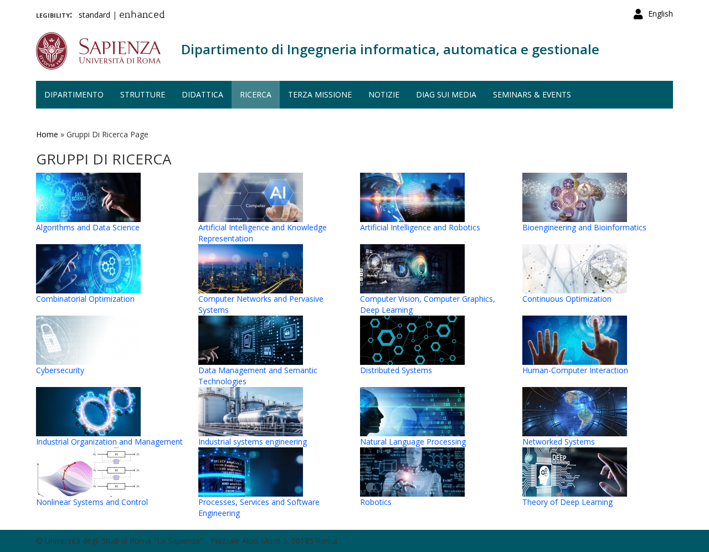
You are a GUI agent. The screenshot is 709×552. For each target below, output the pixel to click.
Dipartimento (74, 94)
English (660, 13)
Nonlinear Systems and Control (92, 502)
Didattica (202, 94)
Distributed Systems (396, 370)
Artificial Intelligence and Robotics (420, 227)
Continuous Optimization (567, 298)
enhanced (142, 15)
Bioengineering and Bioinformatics (584, 227)
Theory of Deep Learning (567, 502)
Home (47, 134)
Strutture (142, 94)
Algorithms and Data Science (88, 227)
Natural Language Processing (413, 441)
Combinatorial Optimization (85, 298)
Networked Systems (558, 441)
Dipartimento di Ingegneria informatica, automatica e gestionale (390, 49)
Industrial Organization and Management (109, 441)
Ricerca (255, 94)
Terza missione (320, 94)
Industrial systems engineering (252, 441)
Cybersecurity (60, 370)
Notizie (383, 94)
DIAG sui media (446, 94)
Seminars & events (532, 94)
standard (94, 14)
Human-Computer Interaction (575, 370)
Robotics (376, 502)
